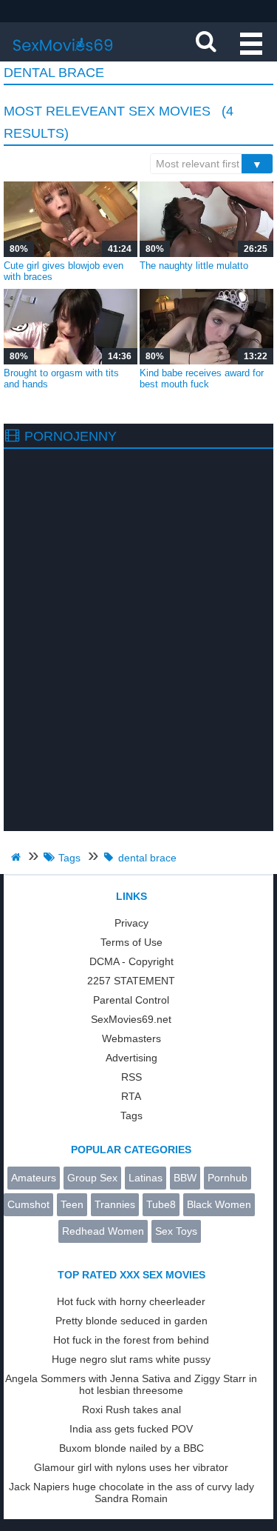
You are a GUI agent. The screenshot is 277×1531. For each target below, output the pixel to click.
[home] (17, 857)
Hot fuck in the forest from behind (131, 1340)
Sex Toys (176, 1231)
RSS (131, 1077)
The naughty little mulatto (194, 265)
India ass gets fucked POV (131, 1429)
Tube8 (161, 1204)
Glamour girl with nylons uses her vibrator (131, 1467)
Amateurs (33, 1178)
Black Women (219, 1204)
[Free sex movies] (62, 55)
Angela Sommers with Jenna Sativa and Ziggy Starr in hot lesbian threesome (131, 1384)
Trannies (115, 1204)
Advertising (131, 1058)
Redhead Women (103, 1231)
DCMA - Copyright (131, 961)
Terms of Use (131, 942)
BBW (185, 1178)
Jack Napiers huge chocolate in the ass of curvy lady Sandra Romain (131, 1492)
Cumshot (28, 1204)
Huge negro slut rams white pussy (131, 1359)
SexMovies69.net (131, 1019)
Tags (131, 1115)
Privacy (131, 923)
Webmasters (131, 1038)
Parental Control (131, 1000)
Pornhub (227, 1178)
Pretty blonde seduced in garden (131, 1321)
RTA (131, 1096)
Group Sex (92, 1178)
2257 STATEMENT (131, 981)
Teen (72, 1204)
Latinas (146, 1178)
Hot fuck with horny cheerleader (131, 1301)
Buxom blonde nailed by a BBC (131, 1448)
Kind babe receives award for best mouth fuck (202, 378)
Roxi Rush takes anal (131, 1409)
